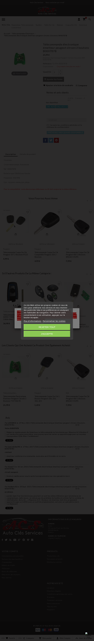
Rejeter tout (47, 327)
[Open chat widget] (88, 635)
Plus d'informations (32, 321)
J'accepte (47, 334)
